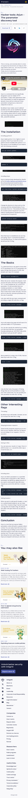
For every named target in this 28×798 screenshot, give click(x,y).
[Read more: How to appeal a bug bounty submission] (14, 594)
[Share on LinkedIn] (19, 28)
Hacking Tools (7, 5)
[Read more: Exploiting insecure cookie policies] (14, 632)
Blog (2, 5)
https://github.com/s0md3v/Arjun (16, 181)
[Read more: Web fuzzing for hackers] (14, 559)
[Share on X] (15, 28)
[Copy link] (24, 28)
